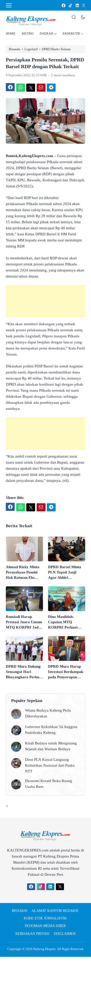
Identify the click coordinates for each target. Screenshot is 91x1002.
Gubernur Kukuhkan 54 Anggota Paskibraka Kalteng (51, 730)
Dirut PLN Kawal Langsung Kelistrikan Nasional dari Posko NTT (50, 765)
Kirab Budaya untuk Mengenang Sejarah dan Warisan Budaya (51, 746)
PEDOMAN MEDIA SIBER (45, 926)
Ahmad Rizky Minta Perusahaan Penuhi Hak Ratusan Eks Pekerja (22, 572)
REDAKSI (19, 911)
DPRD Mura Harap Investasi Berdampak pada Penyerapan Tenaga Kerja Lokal (65, 672)
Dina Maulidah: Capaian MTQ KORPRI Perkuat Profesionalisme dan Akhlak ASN (64, 622)
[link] (63, 5)
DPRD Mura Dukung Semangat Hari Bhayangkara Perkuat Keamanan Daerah (24, 672)
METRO (27, 33)
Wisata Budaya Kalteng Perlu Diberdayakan (48, 713)
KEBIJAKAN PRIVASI (32, 934)
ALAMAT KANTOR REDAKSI (55, 911)
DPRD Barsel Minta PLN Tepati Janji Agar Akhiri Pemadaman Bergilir (65, 572)
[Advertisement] (45, 301)
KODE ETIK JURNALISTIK (45, 918)
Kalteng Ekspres (44, 949)
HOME (10, 33)
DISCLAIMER (65, 934)
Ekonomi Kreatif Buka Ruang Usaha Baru (48, 784)
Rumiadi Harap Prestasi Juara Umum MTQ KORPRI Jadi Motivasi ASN (24, 622)
